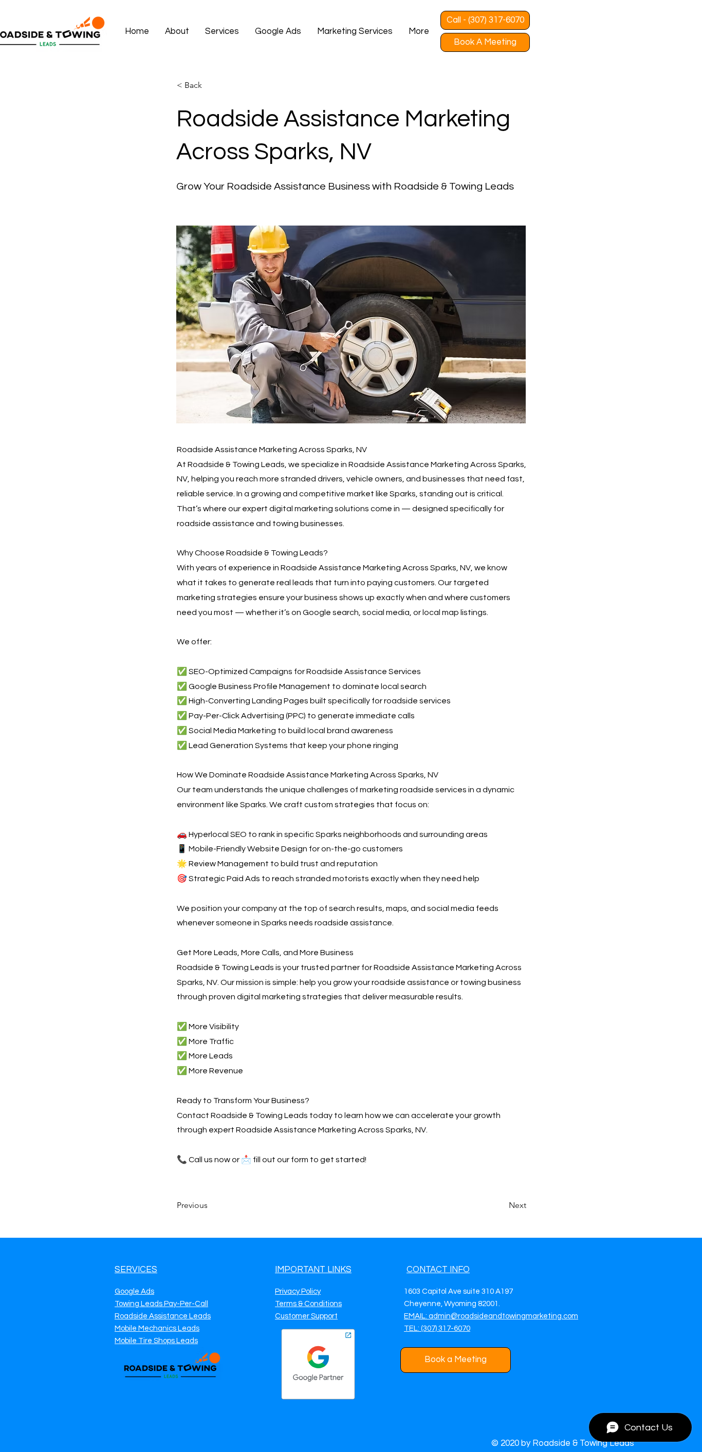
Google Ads (134, 1291)
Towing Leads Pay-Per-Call (161, 1304)
